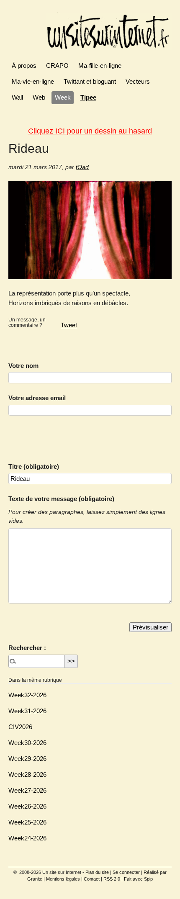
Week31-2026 (27, 710)
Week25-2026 (27, 822)
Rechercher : (27, 647)
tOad (82, 167)
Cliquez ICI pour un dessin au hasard (90, 130)
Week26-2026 (27, 806)
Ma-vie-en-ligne (33, 81)
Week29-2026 (27, 758)
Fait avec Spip (138, 878)
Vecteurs (138, 81)
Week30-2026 (27, 742)
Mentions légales (63, 878)
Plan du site (97, 872)
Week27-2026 (27, 790)
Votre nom (23, 365)
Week (63, 97)
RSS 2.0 (111, 878)
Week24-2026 (27, 838)
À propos (24, 65)
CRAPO (57, 65)
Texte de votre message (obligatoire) (61, 498)
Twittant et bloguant (90, 81)
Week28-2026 (27, 774)
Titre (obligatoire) (33, 466)
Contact (92, 878)
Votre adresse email (37, 397)
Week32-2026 (27, 695)
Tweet (69, 325)
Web (39, 97)
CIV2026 (20, 726)
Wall (17, 97)
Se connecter (126, 872)
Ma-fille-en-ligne (99, 65)
